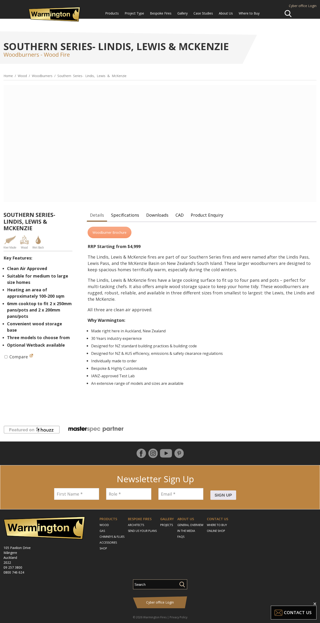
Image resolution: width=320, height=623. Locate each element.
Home (8, 76)
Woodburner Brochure (110, 232)
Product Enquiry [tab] (207, 215)
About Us (226, 13)
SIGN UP (223, 495)
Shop (103, 548)
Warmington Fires (155, 617)
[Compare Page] (31, 357)
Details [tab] (97, 215)
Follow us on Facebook (141, 453)
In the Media (186, 531)
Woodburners (42, 76)
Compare (18, 357)
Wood (22, 76)
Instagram (153, 453)
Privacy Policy (178, 617)
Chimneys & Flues (112, 537)
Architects (136, 525)
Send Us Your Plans (142, 531)
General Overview (190, 525)
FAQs (180, 537)
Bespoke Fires (160, 13)
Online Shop (216, 531)
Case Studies (203, 13)
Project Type (134, 13)
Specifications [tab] (125, 215)
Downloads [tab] (157, 215)
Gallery (182, 13)
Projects (166, 525)
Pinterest (179, 453)
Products (112, 13)
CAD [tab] (179, 215)
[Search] (288, 13)
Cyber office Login (302, 5)
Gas (102, 531)
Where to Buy (249, 13)
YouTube (166, 453)
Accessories (108, 543)
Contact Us (217, 519)
